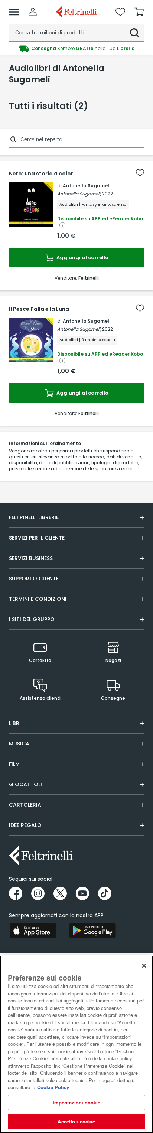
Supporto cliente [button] (34, 578)
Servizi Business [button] (31, 558)
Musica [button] (19, 743)
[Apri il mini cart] (139, 12)
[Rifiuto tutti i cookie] (144, 966)
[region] (76, 1044)
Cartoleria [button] (25, 804)
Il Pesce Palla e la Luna (39, 309)
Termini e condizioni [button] (37, 599)
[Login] (32, 12)
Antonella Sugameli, (79, 194)
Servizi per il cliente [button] (37, 537)
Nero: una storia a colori (42, 173)
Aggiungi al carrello (81, 257)
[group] (76, 48)
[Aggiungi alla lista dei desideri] (140, 172)
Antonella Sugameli (86, 185)
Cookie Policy (53, 1087)
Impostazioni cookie (76, 1102)
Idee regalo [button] (25, 825)
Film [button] (14, 764)
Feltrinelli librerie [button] (34, 517)
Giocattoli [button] (25, 784)
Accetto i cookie (76, 1121)
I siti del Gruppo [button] (32, 619)
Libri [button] (15, 723)
